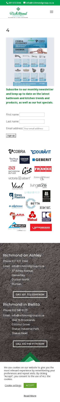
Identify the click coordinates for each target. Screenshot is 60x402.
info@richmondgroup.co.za (28, 266)
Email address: (15, 128)
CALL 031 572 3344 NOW (30, 294)
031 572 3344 (20, 261)
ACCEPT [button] (30, 385)
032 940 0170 (20, 310)
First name (12, 114)
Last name (12, 121)
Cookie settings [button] (13, 385)
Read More (30, 395)
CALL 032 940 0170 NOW (30, 343)
